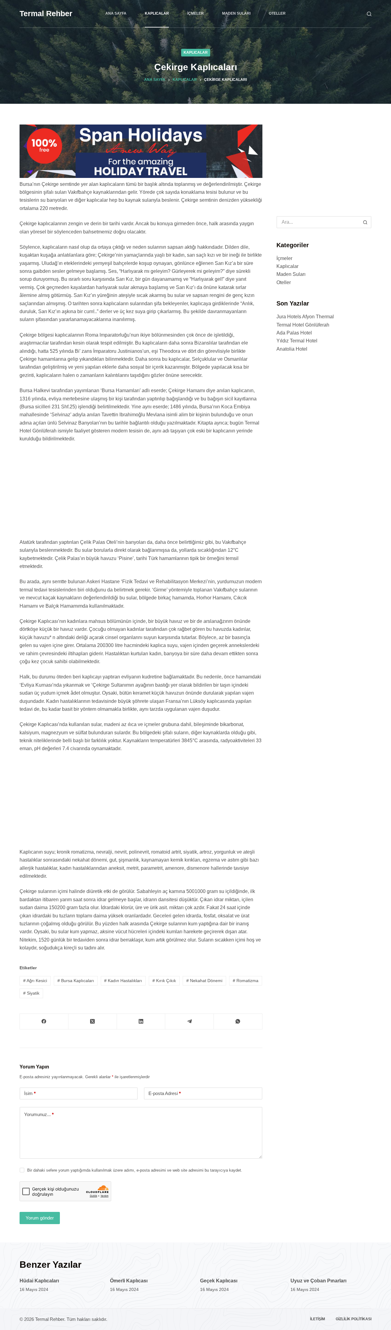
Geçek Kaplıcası (218, 1280)
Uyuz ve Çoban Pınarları (318, 1280)
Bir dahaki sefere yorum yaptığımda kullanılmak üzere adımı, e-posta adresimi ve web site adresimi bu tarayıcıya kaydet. (134, 1170)
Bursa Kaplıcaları (75, 980)
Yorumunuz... (39, 1114)
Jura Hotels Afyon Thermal (305, 317)
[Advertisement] (141, 493)
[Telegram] (189, 1021)
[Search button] (365, 222)
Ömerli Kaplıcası (129, 1280)
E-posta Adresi (164, 1093)
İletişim (317, 1319)
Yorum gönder (40, 1217)
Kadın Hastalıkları (123, 980)
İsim (30, 1093)
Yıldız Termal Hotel (296, 341)
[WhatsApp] (238, 1021)
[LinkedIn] (141, 1021)
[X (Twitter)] (92, 1021)
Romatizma (245, 980)
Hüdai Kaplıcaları (39, 1280)
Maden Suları (236, 13)
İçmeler (195, 13)
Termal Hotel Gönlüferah (302, 324)
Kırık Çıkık (164, 980)
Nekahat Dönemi (204, 980)
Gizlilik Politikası (353, 1319)
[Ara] (369, 14)
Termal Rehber (46, 13)
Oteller (277, 13)
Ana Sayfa (115, 13)
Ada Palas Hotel (294, 332)
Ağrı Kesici (35, 980)
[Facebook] (44, 1021)
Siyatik (31, 993)
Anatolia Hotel (291, 349)
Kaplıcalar (157, 13)
